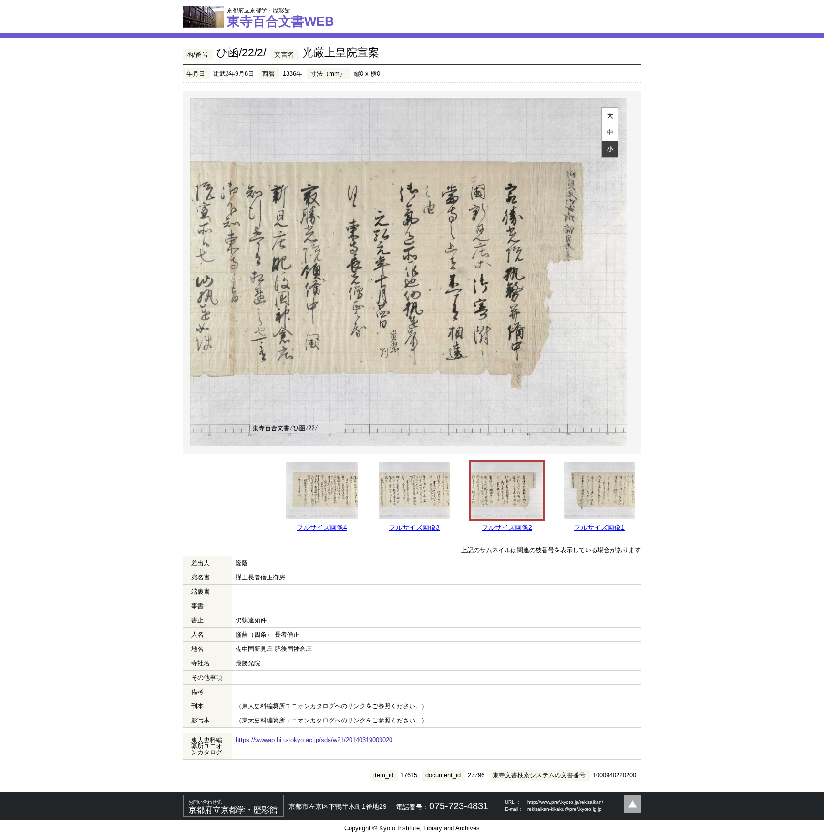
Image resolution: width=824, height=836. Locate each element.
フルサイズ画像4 (322, 527)
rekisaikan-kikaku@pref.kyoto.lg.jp (564, 809)
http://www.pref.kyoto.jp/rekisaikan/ (565, 802)
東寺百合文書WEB (280, 17)
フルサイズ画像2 (507, 527)
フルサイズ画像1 (599, 527)
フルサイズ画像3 (414, 527)
